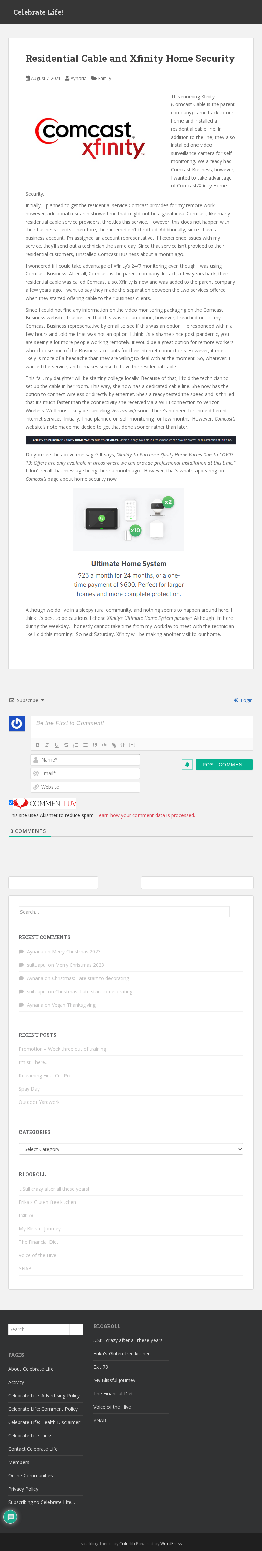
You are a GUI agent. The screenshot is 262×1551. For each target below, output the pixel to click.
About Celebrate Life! (31, 1369)
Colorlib (127, 1544)
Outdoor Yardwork (39, 1102)
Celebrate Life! (38, 12)
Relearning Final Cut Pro (45, 1075)
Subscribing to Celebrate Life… (41, 1502)
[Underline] (56, 745)
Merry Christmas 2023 (76, 951)
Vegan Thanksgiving (74, 1004)
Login (246, 700)
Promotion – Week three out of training (62, 1048)
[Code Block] (104, 745)
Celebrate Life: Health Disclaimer (44, 1422)
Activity (16, 1382)
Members (18, 1462)
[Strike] (66, 745)
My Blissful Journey (40, 1228)
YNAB (25, 1268)
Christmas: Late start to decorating (90, 978)
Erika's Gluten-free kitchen (47, 1202)
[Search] (236, 911)
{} (122, 744)
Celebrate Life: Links (30, 1435)
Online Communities (30, 1475)
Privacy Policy (23, 1488)
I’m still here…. (34, 1062)
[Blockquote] (95, 745)
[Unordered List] (85, 745)
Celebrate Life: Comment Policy (43, 1409)
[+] (132, 744)
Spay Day (29, 1088)
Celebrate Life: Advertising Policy (44, 1395)
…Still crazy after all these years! (54, 1188)
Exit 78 (26, 1215)
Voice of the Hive (37, 1255)
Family (104, 78)
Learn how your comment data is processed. (145, 815)
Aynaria (79, 78)
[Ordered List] (76, 745)
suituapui (37, 965)
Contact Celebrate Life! (33, 1449)
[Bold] (37, 745)
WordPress (171, 1544)
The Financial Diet (38, 1242)
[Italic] (47, 745)
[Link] (114, 745)
